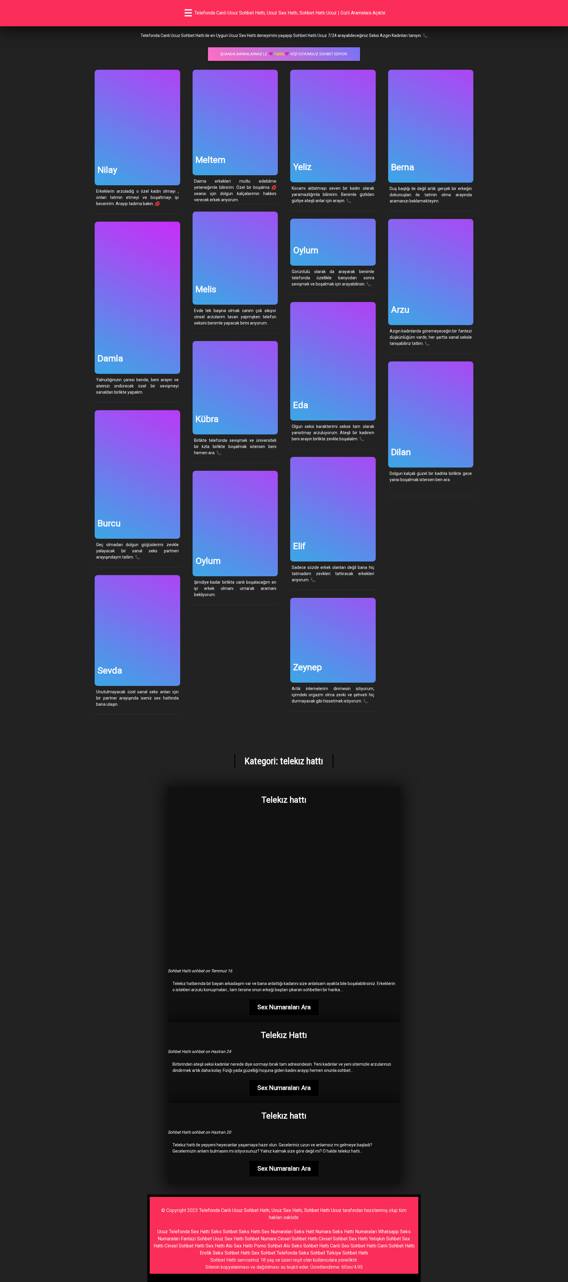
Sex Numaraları (277, 1231)
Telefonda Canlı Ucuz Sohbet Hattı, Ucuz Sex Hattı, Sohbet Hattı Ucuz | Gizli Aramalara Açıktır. (290, 13)
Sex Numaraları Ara (284, 1007)
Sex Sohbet (263, 1253)
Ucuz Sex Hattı (228, 1239)
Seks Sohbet (224, 1231)
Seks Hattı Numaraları (354, 1231)
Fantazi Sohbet (196, 1239)
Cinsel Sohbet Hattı (297, 1239)
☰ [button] (188, 13)
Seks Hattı (249, 1231)
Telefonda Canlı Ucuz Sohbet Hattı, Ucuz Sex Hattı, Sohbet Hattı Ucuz (270, 1210)
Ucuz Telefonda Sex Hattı (183, 1231)
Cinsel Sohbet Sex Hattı (343, 1239)
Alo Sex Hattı (239, 1246)
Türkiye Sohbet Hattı (347, 1253)
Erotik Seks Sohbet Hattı (225, 1253)
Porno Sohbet (268, 1246)
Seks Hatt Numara (312, 1231)
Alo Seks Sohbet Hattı (306, 1246)
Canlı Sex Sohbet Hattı (353, 1246)
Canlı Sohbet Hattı (395, 1246)
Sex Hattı (215, 1246)
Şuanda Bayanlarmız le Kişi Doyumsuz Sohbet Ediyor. (284, 54)
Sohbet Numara (260, 1239)
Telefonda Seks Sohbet (301, 1253)
